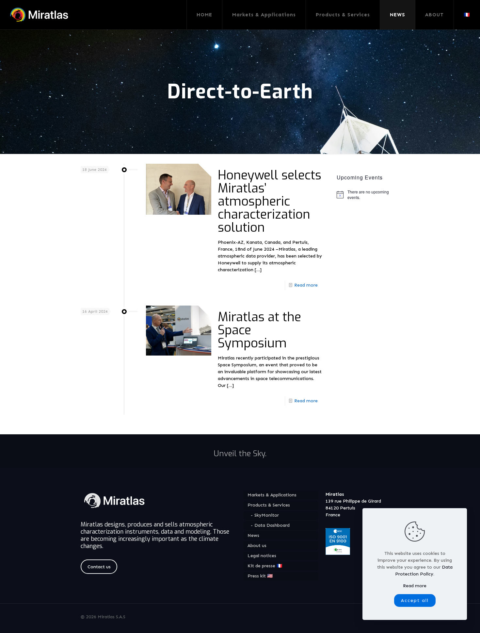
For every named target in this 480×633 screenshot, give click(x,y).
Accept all (415, 600)
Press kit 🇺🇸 (260, 576)
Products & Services (269, 505)
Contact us (99, 567)
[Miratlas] (40, 14)
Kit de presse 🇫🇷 (265, 566)
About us (257, 545)
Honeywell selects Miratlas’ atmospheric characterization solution (269, 201)
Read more (306, 285)
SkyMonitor (266, 515)
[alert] (368, 194)
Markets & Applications (272, 495)
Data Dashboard (272, 525)
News (253, 535)
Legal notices (262, 555)
